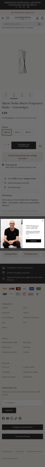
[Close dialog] (43, 220)
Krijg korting (33, 241)
